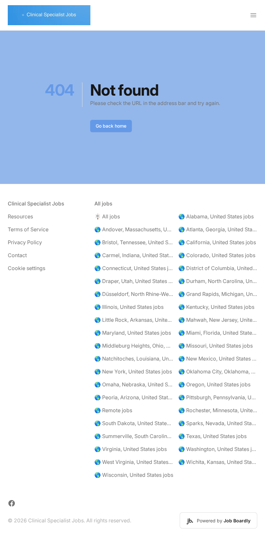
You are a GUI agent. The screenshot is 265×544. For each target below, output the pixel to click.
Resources (20, 216)
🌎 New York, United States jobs (133, 371)
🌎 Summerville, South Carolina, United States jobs (133, 436)
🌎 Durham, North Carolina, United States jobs (217, 281)
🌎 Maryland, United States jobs (132, 333)
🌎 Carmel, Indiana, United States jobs (133, 255)
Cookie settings (26, 268)
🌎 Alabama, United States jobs (216, 216)
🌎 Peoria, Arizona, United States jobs (133, 397)
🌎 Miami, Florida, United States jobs (217, 333)
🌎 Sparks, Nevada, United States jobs (217, 423)
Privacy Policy (25, 242)
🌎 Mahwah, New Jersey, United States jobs (217, 320)
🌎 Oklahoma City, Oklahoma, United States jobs (217, 371)
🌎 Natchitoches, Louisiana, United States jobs (133, 358)
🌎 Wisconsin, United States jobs (133, 475)
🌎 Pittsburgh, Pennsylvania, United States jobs (217, 397)
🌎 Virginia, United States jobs (130, 449)
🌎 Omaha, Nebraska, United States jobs (133, 384)
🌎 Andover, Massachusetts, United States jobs (133, 229)
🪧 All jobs (107, 216)
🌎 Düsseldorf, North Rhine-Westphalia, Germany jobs (133, 294)
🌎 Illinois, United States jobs (129, 307)
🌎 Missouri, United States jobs (215, 345)
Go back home (111, 126)
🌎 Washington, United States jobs (217, 449)
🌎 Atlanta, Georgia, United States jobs (217, 229)
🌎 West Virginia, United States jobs (133, 462)
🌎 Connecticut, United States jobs (133, 268)
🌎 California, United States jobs (217, 242)
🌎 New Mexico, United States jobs (217, 358)
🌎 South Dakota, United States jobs (133, 423)
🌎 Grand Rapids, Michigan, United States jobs (217, 294)
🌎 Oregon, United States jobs (214, 384)
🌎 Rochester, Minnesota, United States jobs (217, 410)
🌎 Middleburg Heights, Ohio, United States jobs (133, 345)
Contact (17, 255)
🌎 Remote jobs (113, 410)
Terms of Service (28, 229)
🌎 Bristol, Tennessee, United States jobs (133, 242)
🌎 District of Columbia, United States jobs (217, 268)
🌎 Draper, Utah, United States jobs (133, 281)
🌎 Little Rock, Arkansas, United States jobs (133, 320)
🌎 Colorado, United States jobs (216, 255)
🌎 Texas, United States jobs (212, 436)
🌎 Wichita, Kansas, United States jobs (217, 462)
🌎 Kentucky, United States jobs (216, 307)
